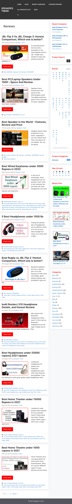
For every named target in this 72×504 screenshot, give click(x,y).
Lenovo (62, 103)
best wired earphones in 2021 (12, 203)
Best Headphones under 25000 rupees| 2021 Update (21, 354)
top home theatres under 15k (36, 438)
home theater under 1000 (18, 487)
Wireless (4, 157)
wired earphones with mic (29, 209)
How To (55, 296)
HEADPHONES (8, 247)
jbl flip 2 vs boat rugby (28, 295)
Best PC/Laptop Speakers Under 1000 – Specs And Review (21, 81)
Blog (26, 4)
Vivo (66, 100)
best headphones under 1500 (12, 248)
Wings (59, 75)
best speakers (11, 159)
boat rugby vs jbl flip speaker (12, 295)
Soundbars (28, 155)
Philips (54, 305)
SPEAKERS (30, 72)
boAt (36, 9)
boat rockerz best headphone (17, 343)
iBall (53, 299)
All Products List (24, 9)
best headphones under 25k (26, 390)
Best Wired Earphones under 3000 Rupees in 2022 (22, 168)
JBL (20, 72)
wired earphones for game (34, 205)
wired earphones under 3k (13, 209)
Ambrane (69, 103)
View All (68, 69)
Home (19, 4)
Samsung (56, 104)
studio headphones (12, 392)
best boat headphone (10, 341)
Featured (15, 72)
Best (5, 72)
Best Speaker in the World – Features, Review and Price (24, 123)
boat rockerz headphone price (36, 343)
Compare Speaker (55, 4)
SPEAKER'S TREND (7, 9)
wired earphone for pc (18, 205)
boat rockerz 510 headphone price (27, 341)
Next (15, 494)
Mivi (69, 114)
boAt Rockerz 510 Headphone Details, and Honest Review (19, 306)
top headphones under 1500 (15, 250)
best (5, 159)
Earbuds (61, 160)
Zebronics (69, 87)
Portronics (56, 137)
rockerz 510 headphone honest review (13, 345)
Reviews (24, 72)
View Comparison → (57, 32)
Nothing (62, 76)
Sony (53, 133)
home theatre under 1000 (33, 487)
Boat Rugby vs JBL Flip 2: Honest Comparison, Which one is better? (22, 259)
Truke (59, 101)
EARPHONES (8, 201)
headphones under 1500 (29, 248)
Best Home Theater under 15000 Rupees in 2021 (21, 401)
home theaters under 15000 (18, 438)
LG (59, 113)
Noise (65, 75)
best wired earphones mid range (31, 203)
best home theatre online (22, 485)
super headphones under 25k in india (29, 392)
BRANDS (9, 72)
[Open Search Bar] (18, 15)
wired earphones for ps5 (22, 207)
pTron (62, 114)
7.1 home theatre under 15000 (31, 436)
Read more (7, 66)
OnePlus (53, 103)
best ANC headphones (10, 390)
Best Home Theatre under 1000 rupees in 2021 (21, 449)
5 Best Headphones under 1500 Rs (22, 216)
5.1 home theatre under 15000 (13, 436)
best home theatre (9, 485)
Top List (22, 114)
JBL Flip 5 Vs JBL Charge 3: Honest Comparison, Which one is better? (23, 38)
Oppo (56, 75)
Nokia (65, 114)
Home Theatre (11, 155)
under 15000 (5, 440)
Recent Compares (38, 4)
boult (69, 123)
